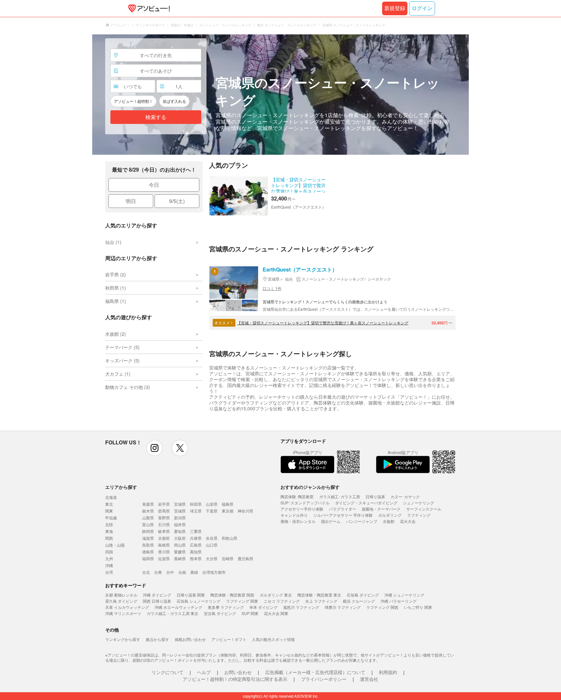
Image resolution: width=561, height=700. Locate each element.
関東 (109, 510)
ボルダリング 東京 (276, 594)
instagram (154, 448)
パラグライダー (342, 509)
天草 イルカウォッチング (127, 607)
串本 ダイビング (263, 607)
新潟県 (180, 517)
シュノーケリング (418, 502)
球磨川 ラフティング (343, 607)
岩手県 (164, 504)
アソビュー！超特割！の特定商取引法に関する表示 (235, 679)
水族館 (388, 521)
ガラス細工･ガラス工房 (339, 496)
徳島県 (148, 551)
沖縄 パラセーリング (398, 601)
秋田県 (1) (115, 287)
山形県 (212, 504)
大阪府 (180, 538)
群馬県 (164, 510)
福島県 (227, 504)
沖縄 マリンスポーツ (123, 613)
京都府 (164, 538)
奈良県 (212, 538)
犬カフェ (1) (118, 373)
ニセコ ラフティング (282, 601)
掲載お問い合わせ (190, 639)
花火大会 (408, 521)
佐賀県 (164, 558)
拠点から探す (157, 639)
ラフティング (418, 515)
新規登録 (394, 8)
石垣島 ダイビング (363, 594)
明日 (131, 201)
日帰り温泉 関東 (191, 594)
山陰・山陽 (115, 545)
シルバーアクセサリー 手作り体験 (343, 515)
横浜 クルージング (359, 601)
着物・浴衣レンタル (298, 521)
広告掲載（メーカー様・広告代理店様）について (315, 672)
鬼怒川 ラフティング (301, 607)
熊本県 (196, 558)
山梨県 (148, 517)
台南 (182, 572)
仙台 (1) (113, 242)
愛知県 (180, 531)
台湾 (109, 572)
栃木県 (148, 510)
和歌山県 (229, 538)
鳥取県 (148, 545)
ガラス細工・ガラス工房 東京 (172, 613)
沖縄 (109, 565)
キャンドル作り (294, 515)
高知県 (196, 551)
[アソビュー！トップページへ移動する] (148, 8)
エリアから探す (121, 487)
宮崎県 (227, 558)
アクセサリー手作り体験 (301, 509)
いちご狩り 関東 (418, 607)
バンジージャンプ (361, 521)
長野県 (164, 517)
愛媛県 (180, 551)
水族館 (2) (115, 334)
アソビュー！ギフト (228, 639)
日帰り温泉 (375, 496)
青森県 (148, 504)
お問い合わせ (238, 672)
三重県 (196, 531)
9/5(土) (177, 201)
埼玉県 (196, 510)
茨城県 (180, 510)
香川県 (164, 551)
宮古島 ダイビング (220, 613)
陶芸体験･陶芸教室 (297, 496)
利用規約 (388, 672)
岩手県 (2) (115, 274)
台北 (146, 572)
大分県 (212, 558)
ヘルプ (204, 672)
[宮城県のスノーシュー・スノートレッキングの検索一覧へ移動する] (280, 94)
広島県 (196, 545)
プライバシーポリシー (323, 679)
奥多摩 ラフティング (226, 607)
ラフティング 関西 (382, 607)
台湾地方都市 (214, 572)
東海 (109, 531)
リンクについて (167, 672)
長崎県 (180, 558)
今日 (154, 184)
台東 (158, 572)
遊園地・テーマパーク (381, 509)
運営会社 (369, 679)
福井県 (180, 524)
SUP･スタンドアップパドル (305, 502)
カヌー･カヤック (405, 496)
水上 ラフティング (321, 601)
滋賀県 (148, 538)
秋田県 (196, 504)
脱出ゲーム (331, 521)
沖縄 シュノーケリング (404, 594)
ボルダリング (390, 515)
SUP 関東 (250, 613)
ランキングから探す (122, 639)
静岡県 (148, 531)
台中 (170, 572)
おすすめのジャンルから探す (310, 487)
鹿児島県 (245, 558)
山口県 (212, 545)
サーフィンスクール (423, 509)
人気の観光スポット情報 (273, 639)
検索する (155, 117)
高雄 (194, 572)
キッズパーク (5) (122, 360)
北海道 (111, 497)
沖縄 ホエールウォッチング (178, 607)
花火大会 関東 (276, 613)
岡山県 (180, 545)
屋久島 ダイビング (121, 601)
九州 (109, 558)
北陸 (109, 524)
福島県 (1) (115, 301)
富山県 (148, 524)
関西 (109, 538)
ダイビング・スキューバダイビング (366, 502)
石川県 (164, 524)
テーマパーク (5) (122, 347)
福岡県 (148, 558)
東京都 (227, 510)
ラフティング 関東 (242, 601)
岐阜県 (164, 531)
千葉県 (212, 510)
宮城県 (180, 504)
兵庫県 (196, 538)
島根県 (164, 545)
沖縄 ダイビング (157, 594)
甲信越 (111, 517)
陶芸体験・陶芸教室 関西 (232, 594)
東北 (109, 504)
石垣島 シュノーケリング (198, 601)
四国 (109, 551)
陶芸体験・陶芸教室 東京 (319, 594)
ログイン (422, 8)
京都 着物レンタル (121, 594)
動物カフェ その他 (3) (127, 387)
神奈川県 (245, 510)
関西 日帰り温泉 (157, 601)
